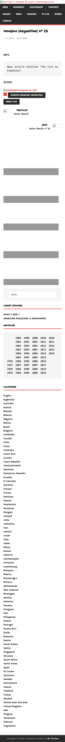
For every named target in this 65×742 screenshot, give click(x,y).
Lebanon (8, 554)
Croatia (7, 458)
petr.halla (22, 38)
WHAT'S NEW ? (11, 314)
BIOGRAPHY (18, 7)
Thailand (8, 690)
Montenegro (10, 578)
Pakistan (8, 601)
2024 (51, 353)
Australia (8, 403)
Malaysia (8, 570)
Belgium (7, 419)
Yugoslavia (9, 725)
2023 (51, 349)
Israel (6, 535)
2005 (35, 357)
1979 (10, 372)
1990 (26, 338)
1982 (18, 345)
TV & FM (45, 14)
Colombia (8, 450)
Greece (7, 500)
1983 (18, 349)
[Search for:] (32, 294)
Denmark (8, 469)
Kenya (6, 547)
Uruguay (8, 714)
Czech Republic (11, 461)
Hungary (8, 512)
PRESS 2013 (11, 101)
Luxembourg (10, 566)
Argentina (8, 399)
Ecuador (7, 477)
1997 (26, 365)
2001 (35, 341)
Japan (6, 543)
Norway (7, 597)
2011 (43, 341)
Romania (8, 636)
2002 (35, 345)
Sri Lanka (8, 671)
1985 (18, 357)
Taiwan (7, 687)
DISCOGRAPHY (36, 7)
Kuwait (7, 551)
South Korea (10, 663)
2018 (43, 369)
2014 (43, 353)
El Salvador (9, 481)
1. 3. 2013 (9, 38)
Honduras (8, 508)
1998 (26, 369)
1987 (18, 365)
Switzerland (10, 683)
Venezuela (9, 718)
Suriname (8, 675)
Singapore (9, 652)
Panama (7, 605)
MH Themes (52, 738)
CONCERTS (53, 7)
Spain (6, 667)
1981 (18, 341)
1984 (18, 353)
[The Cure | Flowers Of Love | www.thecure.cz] (27, 1)
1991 (26, 341)
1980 (18, 338)
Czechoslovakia (12, 465)
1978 (10, 369)
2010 (43, 338)
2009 (35, 372)
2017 (43, 365)
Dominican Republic (14, 473)
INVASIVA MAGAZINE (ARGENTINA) (27, 95)
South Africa (10, 659)
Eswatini (8, 485)
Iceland (7, 516)
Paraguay (8, 609)
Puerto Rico (9, 628)
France (7, 492)
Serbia (7, 648)
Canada (7, 438)
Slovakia (8, 656)
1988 (18, 369)
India (6, 520)
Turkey (7, 694)
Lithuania (8, 562)
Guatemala (9, 504)
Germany (8, 496)
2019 (43, 372)
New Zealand (10, 589)
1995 (26, 357)
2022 (51, 345)
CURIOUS (7, 21)
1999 (26, 372)
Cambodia (9, 434)
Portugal (8, 624)
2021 (51, 341)
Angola (7, 395)
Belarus (7, 415)
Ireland (7, 531)
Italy (6, 539)
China (6, 446)
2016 (43, 361)
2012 (43, 345)
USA (5, 710)
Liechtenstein (11, 558)
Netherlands (10, 586)
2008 (35, 369)
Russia (7, 640)
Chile (6, 442)
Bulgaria (8, 430)
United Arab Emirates (15, 702)
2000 (35, 338)
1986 (18, 361)
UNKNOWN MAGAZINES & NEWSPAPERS (24, 318)
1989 (18, 372)
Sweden (7, 679)
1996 (26, 361)
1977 (10, 365)
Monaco (7, 582)
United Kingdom (12, 706)
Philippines (9, 617)
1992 (26, 345)
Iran (5, 527)
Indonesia (9, 523)
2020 (51, 338)
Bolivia (7, 422)
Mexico (7, 574)
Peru (5, 613)
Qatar (6, 632)
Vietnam (8, 721)
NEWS (5, 7)
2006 (35, 361)
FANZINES (31, 14)
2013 (43, 349)
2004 (35, 353)
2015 (43, 357)
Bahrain (7, 411)
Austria (7, 407)
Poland (7, 621)
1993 (26, 349)
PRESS (19, 14)
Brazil (6, 426)
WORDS (58, 14)
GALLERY (7, 14)
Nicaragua (9, 593)
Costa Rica (9, 454)
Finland (7, 489)
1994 (26, 353)
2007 (35, 365)
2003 (35, 349)
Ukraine (7, 698)
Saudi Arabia (10, 644)
